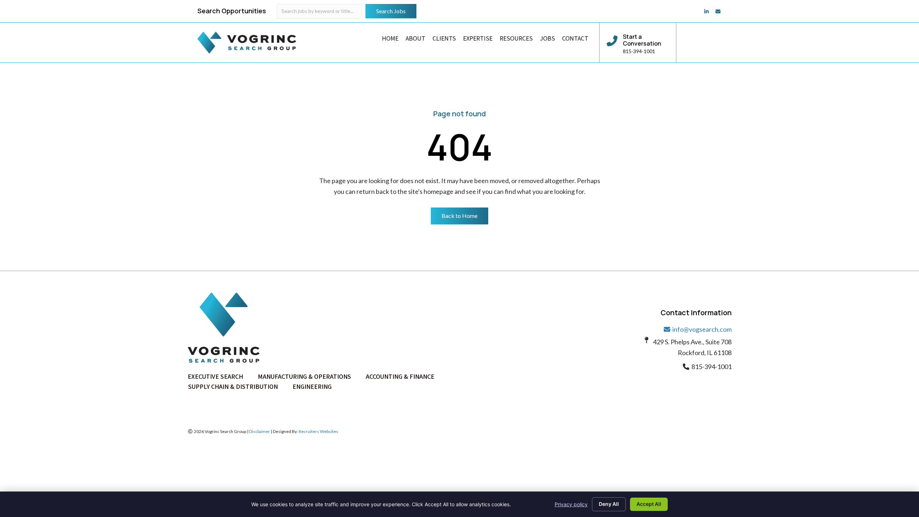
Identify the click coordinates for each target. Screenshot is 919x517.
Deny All (609, 504)
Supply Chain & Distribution (233, 386)
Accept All (648, 504)
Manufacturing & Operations (304, 376)
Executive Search (215, 376)
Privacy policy (571, 504)
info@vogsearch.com (701, 329)
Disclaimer (259, 431)
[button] (459, 216)
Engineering (312, 386)
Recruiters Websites (318, 431)
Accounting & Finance (400, 376)
